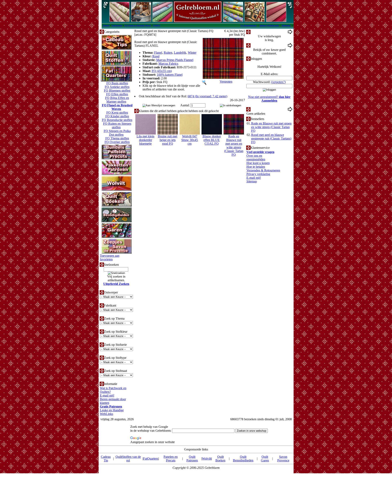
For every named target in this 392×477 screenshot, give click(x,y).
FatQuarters (117, 25)
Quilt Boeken (220, 458)
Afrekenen (286, 25)
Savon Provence (283, 458)
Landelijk (180, 52)
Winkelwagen (259, 31)
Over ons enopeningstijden (255, 157)
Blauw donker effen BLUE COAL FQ (212, 140)
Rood (155, 56)
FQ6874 (156, 25)
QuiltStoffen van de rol (128, 458)
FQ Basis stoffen (117, 83)
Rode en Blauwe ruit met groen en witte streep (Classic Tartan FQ (233, 145)
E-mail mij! (107, 395)
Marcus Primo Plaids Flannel (174, 60)
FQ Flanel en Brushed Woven (138, 25)
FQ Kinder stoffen (117, 116)
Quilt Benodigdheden (243, 458)
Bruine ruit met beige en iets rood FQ (167, 140)
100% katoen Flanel (170, 74)
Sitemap (251, 181)
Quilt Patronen (192, 458)
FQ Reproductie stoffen (117, 120)
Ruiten (168, 52)
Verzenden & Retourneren (263, 170)
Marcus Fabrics (168, 63)
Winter (192, 52)
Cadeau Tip (106, 458)
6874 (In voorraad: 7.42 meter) (207, 96)
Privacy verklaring (258, 174)
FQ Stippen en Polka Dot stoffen (117, 132)
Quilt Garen (265, 458)
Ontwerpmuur (260, 45)
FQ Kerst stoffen (117, 112)
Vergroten (226, 81)
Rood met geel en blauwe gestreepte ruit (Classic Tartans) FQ (271, 138)
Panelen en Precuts (171, 458)
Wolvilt (206, 458)
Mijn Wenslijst (260, 109)
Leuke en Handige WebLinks (112, 412)
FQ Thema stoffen (117, 138)
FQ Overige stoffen (117, 142)
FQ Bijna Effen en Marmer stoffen (117, 99)
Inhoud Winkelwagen (269, 25)
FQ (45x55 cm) (162, 71)
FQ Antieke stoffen (117, 87)
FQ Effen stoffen (117, 94)
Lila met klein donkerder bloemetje (145, 140)
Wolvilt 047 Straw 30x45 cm (189, 140)
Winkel (106, 25)
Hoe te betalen (255, 166)
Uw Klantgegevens (249, 25)
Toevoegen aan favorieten (109, 257)
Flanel (158, 52)
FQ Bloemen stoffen (117, 90)
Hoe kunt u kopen (258, 163)
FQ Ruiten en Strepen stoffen (117, 125)
